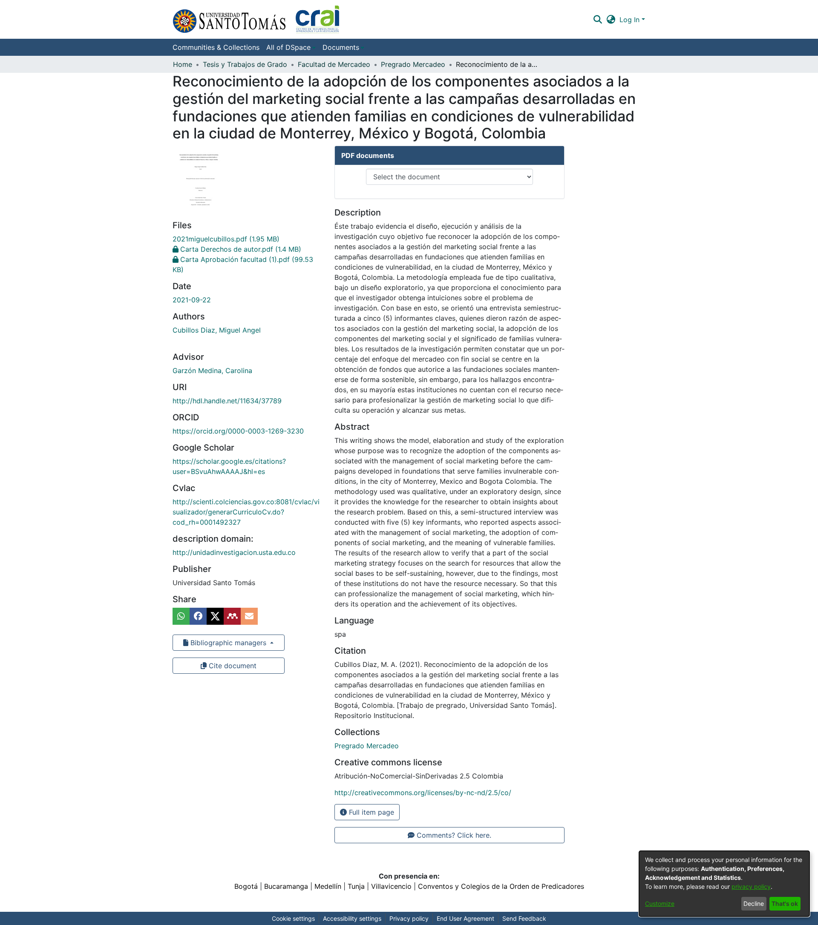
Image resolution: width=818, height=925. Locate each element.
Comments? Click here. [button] (453, 835)
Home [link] (182, 64)
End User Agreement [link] (465, 918)
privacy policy (751, 886)
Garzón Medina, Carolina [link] (212, 370)
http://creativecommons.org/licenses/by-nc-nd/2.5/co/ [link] (422, 792)
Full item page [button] (370, 812)
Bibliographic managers (228, 642)
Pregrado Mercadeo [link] (413, 64)
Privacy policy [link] (409, 918)
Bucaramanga (286, 886)
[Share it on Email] (249, 616)
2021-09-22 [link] (192, 300)
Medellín (327, 886)
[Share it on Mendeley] (232, 616)
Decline (753, 903)
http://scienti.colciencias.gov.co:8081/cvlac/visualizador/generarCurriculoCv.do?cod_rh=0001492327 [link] (246, 511)
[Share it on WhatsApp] (181, 616)
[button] (256, 19)
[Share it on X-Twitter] (215, 616)
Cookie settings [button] (293, 918)
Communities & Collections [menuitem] (216, 47)
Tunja (356, 886)
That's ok (785, 903)
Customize (659, 903)
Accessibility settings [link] (352, 918)
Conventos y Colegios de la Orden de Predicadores (501, 886)
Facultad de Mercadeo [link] (334, 64)
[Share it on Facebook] (198, 616)
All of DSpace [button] (288, 47)
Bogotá (246, 886)
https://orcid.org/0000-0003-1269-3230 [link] (238, 431)
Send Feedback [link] (524, 918)
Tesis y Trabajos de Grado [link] (245, 64)
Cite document (231, 665)
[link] (226, 239)
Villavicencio (391, 886)
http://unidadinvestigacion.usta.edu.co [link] (234, 552)
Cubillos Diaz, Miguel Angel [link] (217, 330)
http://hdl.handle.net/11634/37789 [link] (227, 400)
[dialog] (724, 883)
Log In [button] (630, 19)
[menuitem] (291, 47)
